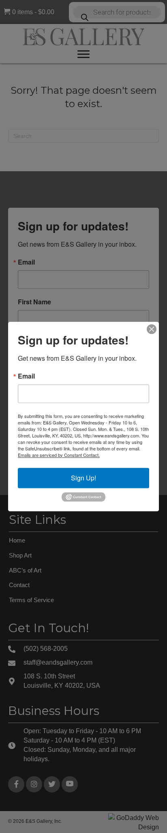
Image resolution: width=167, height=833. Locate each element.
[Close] (151, 329)
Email (26, 376)
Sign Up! (83, 477)
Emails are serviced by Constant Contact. (59, 455)
